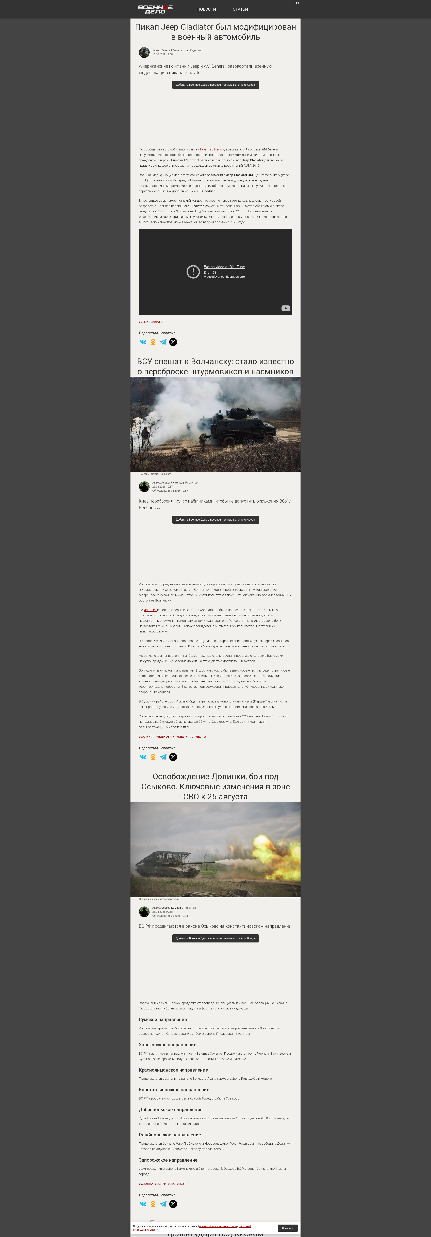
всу (190, 736)
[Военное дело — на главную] (155, 9)
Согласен (287, 1228)
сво (181, 736)
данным (150, 610)
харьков (147, 736)
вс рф (201, 736)
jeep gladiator (152, 321)
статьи (240, 9)
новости (206, 9)
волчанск (166, 736)
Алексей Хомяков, (179, 482)
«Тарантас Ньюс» (211, 149)
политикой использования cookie (218, 1226)
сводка (147, 1184)
